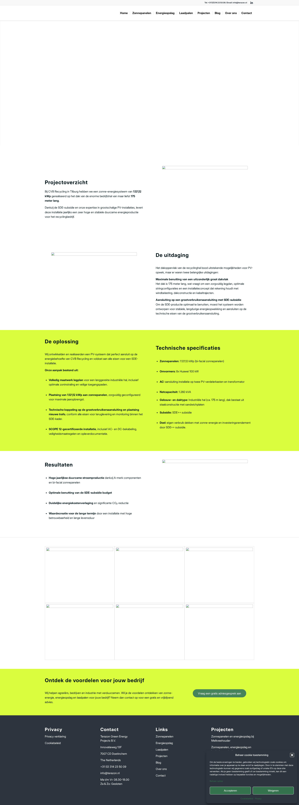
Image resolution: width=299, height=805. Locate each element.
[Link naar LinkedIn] (251, 2)
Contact (161, 775)
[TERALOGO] (71, 13)
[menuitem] (124, 13)
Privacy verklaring (55, 736)
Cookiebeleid (247, 798)
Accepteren (230, 790)
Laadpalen (162, 749)
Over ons (161, 769)
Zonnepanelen (164, 736)
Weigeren (273, 790)
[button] (292, 755)
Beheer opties (216, 781)
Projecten (161, 756)
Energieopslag (164, 743)
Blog (158, 762)
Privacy (258, 798)
